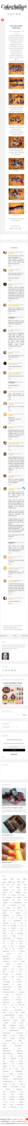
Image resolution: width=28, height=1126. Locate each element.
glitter (4, 895)
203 (6, 1007)
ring (4, 1091)
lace (4, 1061)
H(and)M (13, 928)
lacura (4, 925)
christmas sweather (14, 1030)
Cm (21, 1007)
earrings (12, 1038)
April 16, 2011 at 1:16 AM (15, 454)
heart (19, 956)
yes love (5, 1107)
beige (4, 930)
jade (12, 1056)
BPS (14, 1007)
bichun (21, 1025)
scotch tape (6, 966)
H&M (4, 1012)
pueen (4, 946)
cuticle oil (8, 953)
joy (21, 910)
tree (13, 1102)
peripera (5, 1086)
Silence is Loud (12, 363)
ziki (21, 1107)
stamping (8, 897)
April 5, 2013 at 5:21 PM (15, 598)
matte (4, 912)
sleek (4, 1096)
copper (19, 984)
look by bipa (13, 925)
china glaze (5, 889)
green (23, 895)
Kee (9, 270)
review (18, 889)
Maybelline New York (10, 1015)
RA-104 (12, 1017)
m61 (13, 1066)
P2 (14, 951)
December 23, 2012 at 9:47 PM (14, 581)
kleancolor (13, 1058)
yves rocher (14, 1107)
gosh (20, 989)
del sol (4, 1038)
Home (14, 635)
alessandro (19, 938)
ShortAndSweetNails (14, 442)
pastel (4, 928)
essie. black (22, 1038)
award (21, 1022)
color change (19, 1033)
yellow (20, 918)
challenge (18, 892)
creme (13, 1035)
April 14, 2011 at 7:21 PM (15, 252)
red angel (7, 1089)
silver (19, 900)
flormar (5, 1043)
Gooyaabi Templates (21, 1123)
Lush (10, 1012)
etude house (9, 1040)
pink (18, 879)
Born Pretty (13, 905)
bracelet (13, 1027)
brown (12, 930)
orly (22, 925)
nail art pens (19, 994)
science (21, 1094)
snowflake (19, 1002)
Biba (9, 352)
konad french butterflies (9, 992)
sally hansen (6, 915)
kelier (4, 1058)
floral (20, 953)
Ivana (10, 476)
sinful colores (6, 1002)
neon (15, 961)
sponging (21, 1096)
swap (6, 948)
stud (4, 1099)
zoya (4, 920)
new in (18, 997)
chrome (18, 979)
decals (21, 1035)
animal (23, 1020)
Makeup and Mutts (14, 372)
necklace (5, 997)
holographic (6, 900)
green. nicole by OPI (7, 1053)
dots (21, 930)
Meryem (10, 556)
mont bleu (20, 1073)
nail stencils (6, 961)
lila (13, 1063)
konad (18, 887)
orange (8, 907)
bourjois (21, 976)
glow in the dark (7, 1050)
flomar (20, 1040)
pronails (8, 964)
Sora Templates (12, 1121)
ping (24, 1086)
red (8, 884)
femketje (11, 403)
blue (14, 882)
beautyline (13, 1025)
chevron (5, 979)
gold (4, 905)
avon (22, 928)
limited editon (6, 958)
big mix (4, 1027)
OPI (14, 923)
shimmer (19, 897)
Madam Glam (6, 951)
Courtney (5, 1010)
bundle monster (18, 902)
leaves (12, 1061)
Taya (9, 330)
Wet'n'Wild (5, 974)
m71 (21, 1066)
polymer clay (6, 999)
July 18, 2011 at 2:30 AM (16, 543)
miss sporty (19, 958)
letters (21, 1061)
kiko (12, 933)
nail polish (5, 1079)
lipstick (4, 1066)
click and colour (6, 1033)
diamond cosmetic (7, 987)
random (19, 964)
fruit (22, 1043)
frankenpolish (6, 989)
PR (22, 935)
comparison (6, 984)
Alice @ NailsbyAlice (14, 304)
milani (7, 994)
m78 (4, 1068)
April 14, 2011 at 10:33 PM (15, 373)
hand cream (20, 1053)
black (23, 882)
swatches (12, 1099)
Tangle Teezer (6, 1020)
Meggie (14, 935)
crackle (12, 941)
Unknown (11, 414)
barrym (14, 895)
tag (13, 948)
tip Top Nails (22, 1099)
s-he (13, 918)
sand (22, 1091)
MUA (12, 971)
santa (4, 1094)
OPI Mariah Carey (7, 835)
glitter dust (5, 1048)
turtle (11, 1104)
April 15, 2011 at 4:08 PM (15, 414)
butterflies (22, 1027)
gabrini (4, 1045)
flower (4, 918)
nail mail (19, 1076)
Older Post (25, 635)
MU (16, 1012)
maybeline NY (19, 1071)
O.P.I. (21, 971)
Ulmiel (10, 453)
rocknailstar (19, 999)
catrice (4, 892)
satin (12, 1094)
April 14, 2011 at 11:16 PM (15, 382)
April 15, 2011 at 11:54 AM (15, 403)
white (4, 887)
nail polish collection (18, 1079)
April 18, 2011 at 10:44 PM (14, 476)
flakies (4, 933)
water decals (22, 1004)
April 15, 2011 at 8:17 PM (16, 443)
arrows (14, 1022)
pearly (21, 1084)
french (13, 1043)
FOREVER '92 (11, 252)
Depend (21, 948)
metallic (5, 935)
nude (21, 943)
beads (4, 1025)
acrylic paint (19, 974)
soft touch (12, 1096)
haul (22, 923)
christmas (22, 951)
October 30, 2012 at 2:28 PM (15, 568)
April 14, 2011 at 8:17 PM (14, 270)
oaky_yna (11, 598)
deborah (21, 941)
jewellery (20, 1056)
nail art (19, 884)
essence (5, 879)
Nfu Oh (21, 1015)
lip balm (21, 1063)
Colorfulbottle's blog (14, 7)
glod (19, 1048)
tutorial (5, 969)
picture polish (15, 1086)
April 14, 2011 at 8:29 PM (15, 305)
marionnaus (6, 1071)
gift (12, 943)
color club (19, 915)
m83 (16, 1068)
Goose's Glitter (18, 1010)
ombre (13, 1084)
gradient (19, 907)
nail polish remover (7, 1081)
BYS (13, 969)
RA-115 (21, 1017)
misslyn (11, 1073)
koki (22, 1058)
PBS (4, 1017)
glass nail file (18, 1045)
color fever (19, 981)
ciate (4, 941)
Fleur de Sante (17, 920)
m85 (22, 1068)
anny (13, 976)
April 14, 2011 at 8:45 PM (14, 330)
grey (14, 910)
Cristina (10, 580)
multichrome (6, 1076)
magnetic (18, 912)
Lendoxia (11, 427)
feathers (20, 987)
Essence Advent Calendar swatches (12, 808)
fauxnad (5, 910)
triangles (21, 1102)
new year (5, 1084)
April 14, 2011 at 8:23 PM (15, 284)
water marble (20, 1104)
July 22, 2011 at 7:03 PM (15, 557)
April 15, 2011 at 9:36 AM (17, 391)
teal (12, 1004)
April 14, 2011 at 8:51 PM (14, 352)
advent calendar (7, 938)
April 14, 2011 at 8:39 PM (15, 317)
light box (5, 1063)
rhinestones (19, 1089)
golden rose (19, 1050)
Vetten (15, 1020)
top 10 (5, 1102)
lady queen (20, 933)
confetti (5, 1035)
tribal (4, 1104)
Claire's (21, 969)
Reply (9, 266)
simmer (19, 966)
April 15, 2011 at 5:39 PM (15, 427)
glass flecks (6, 956)
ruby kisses (12, 1091)
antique (6, 1022)
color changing (6, 981)
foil (4, 943)
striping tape (21, 946)
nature (20, 1081)
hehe (4, 1056)
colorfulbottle (12, 488)
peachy (23, 961)
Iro (9, 391)
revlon (12, 946)
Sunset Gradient (7, 862)
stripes (4, 1004)
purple (4, 882)
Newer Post (3, 635)
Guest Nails (5, 923)
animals (5, 976)
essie (23, 905)
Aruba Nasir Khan (13, 568)
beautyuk (5, 902)
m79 (10, 1068)
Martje (10, 284)
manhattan (22, 992)
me (3, 1073)
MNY (4, 971)
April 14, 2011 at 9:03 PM (15, 363)
